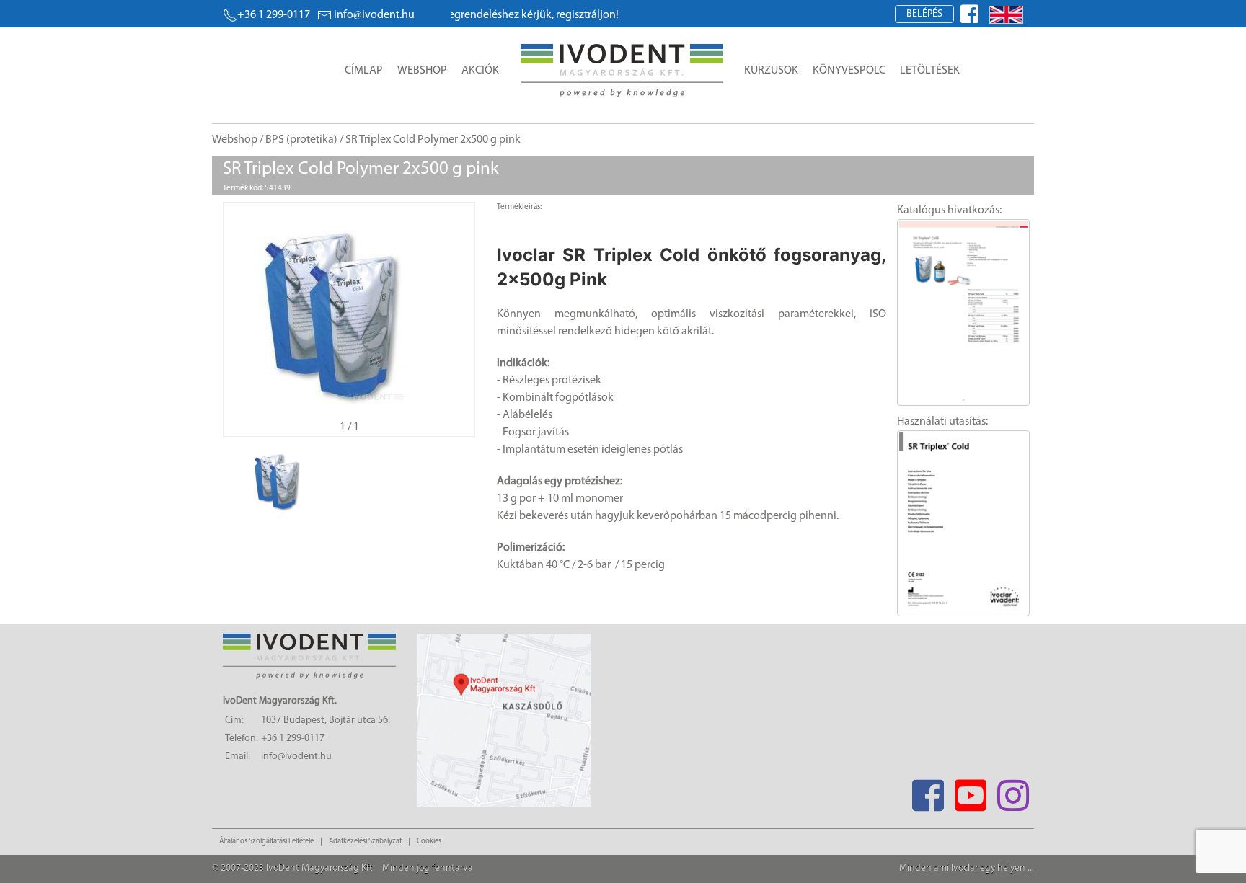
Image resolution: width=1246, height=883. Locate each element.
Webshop (422, 70)
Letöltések (930, 70)
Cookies (429, 842)
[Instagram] (1012, 791)
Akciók (480, 70)
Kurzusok (771, 70)
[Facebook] (927, 791)
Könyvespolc (849, 70)
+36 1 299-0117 (273, 15)
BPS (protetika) (301, 140)
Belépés (924, 14)
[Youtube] (970, 791)
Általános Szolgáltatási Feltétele (266, 842)
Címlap (364, 70)
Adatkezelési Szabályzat (365, 842)
